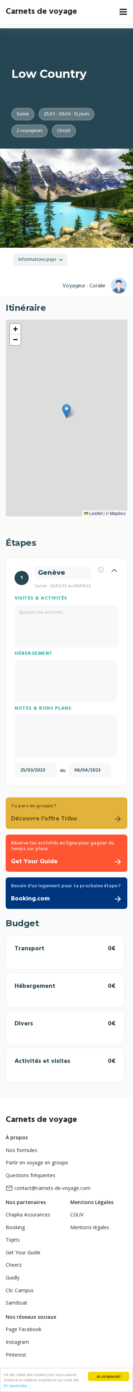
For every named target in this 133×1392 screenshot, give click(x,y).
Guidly (13, 1277)
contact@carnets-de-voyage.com (52, 1188)
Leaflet (95, 513)
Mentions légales (89, 1227)
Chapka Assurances (28, 1214)
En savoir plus (15, 1385)
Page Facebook (23, 1329)
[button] (66, 411)
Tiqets (13, 1239)
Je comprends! (108, 1376)
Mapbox (118, 513)
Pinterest (16, 1354)
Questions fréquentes (30, 1175)
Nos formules (21, 1150)
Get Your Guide (23, 1252)
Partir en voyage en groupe (37, 1162)
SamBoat (16, 1302)
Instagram (17, 1342)
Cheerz (14, 1264)
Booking (15, 1227)
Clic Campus (20, 1290)
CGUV (76, 1214)
